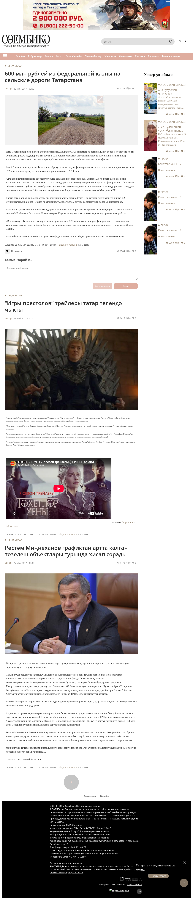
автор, (8, 88)
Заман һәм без (74, 56)
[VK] (180, 41)
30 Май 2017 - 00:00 (24, 88)
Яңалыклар (15, 65)
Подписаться (158, 876)
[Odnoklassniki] (185, 41)
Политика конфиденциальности (66, 872)
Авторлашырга (103, 286)
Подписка (153, 56)
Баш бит (20, 56)
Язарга (125, 286)
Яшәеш (49, 56)
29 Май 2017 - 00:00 (24, 318)
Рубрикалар (35, 56)
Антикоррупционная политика (66, 863)
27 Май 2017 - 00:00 (24, 563)
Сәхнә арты (125, 56)
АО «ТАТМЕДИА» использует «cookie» (69, 866)
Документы (90, 796)
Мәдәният (110, 56)
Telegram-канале (67, 244)
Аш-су (59, 56)
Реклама (140, 56)
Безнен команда (171, 56)
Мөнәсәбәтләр (93, 56)
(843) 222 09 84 (134, 884)
